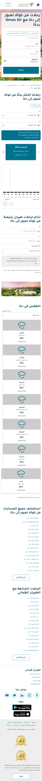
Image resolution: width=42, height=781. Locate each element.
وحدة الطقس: (6, 311)
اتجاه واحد (34, 33)
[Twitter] (14, 695)
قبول (21, 776)
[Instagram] (29, 695)
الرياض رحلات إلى (33, 606)
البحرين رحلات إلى (33, 632)
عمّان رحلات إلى (34, 621)
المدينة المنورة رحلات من (31, 522)
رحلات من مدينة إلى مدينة (15, 722)
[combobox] (21, 115)
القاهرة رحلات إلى (33, 609)
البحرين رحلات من (33, 548)
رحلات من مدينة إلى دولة (28, 725)
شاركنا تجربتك (36, 677)
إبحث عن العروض (21, 155)
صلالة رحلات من (33, 541)
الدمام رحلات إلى (33, 647)
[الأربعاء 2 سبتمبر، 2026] (4, 192)
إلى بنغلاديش (11, 85)
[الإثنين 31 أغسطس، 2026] (12, 192)
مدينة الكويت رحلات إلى (31, 628)
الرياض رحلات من (33, 537)
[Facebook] (37, 695)
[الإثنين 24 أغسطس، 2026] (37, 192)
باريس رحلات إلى (33, 635)
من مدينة (16, 725)
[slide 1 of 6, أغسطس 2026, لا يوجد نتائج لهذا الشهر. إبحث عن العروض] (21, 152)
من (37, 44)
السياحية (37, 106)
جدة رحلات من (34, 526)
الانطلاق (35, 59)
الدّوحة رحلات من (33, 529)
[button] (17, 33)
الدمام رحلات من (33, 533)
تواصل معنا (37, 681)
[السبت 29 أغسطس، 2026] (19, 192)
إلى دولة (34, 722)
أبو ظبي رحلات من (33, 570)
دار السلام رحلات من (32, 552)
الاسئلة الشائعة (35, 674)
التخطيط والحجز (6, 5)
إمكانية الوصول (36, 684)
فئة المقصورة (36, 246)
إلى (40, 121)
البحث (21, 70)
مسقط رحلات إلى (33, 598)
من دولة (9, 725)
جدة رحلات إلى (34, 602)
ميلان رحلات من (33, 544)
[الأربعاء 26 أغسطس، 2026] (30, 192)
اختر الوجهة (34, 54)
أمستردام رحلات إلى (32, 639)
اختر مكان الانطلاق (32, 46)
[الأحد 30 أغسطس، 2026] (15, 192)
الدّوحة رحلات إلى (33, 624)
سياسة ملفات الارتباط (12, 768)
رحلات (23, 85)
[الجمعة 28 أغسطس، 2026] (23, 192)
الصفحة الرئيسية (35, 85)
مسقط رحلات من (33, 518)
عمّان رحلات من (34, 567)
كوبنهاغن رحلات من (32, 563)
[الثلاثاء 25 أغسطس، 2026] (34, 192)
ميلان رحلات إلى (34, 643)
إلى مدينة (27, 722)
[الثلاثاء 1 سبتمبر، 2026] (8, 192)
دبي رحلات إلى (34, 617)
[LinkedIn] (22, 695)
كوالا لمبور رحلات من (32, 555)
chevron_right (3, 152)
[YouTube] (7, 695)
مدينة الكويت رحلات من (31, 559)
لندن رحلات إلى (34, 613)
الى (37, 52)
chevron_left (39, 152)
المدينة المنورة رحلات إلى (31, 650)
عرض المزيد (21, 577)
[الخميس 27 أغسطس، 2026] (26, 192)
